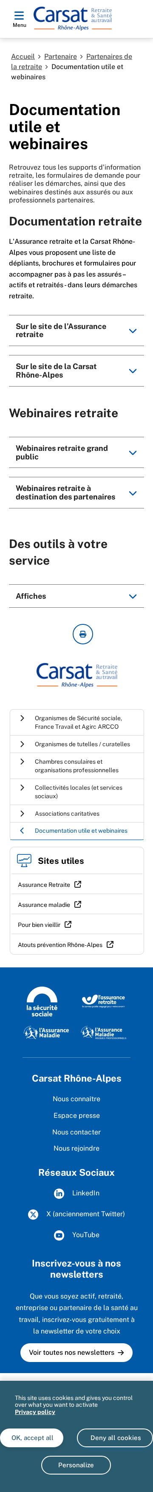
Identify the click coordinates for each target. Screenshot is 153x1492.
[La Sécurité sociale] (42, 1000)
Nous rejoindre (76, 1148)
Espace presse (77, 1115)
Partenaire (60, 56)
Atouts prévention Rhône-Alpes (60, 944)
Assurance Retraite (44, 884)
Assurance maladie (44, 904)
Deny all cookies (115, 1437)
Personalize (76, 1465)
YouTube (85, 1235)
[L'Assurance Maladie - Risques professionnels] (103, 1031)
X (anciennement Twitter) (85, 1214)
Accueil (23, 56)
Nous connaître (76, 1099)
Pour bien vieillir (39, 924)
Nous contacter (76, 1132)
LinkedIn (85, 1193)
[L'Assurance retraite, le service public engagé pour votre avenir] (103, 1000)
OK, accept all (32, 1437)
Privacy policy (35, 1411)
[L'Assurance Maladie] (46, 1031)
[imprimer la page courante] (83, 634)
